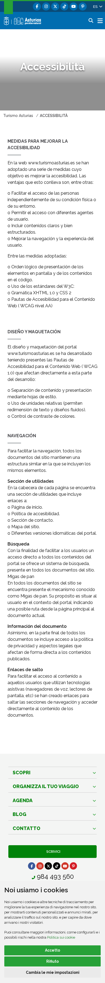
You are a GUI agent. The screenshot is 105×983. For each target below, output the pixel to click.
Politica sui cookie (61, 937)
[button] (97, 6)
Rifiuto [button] (52, 961)
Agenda (23, 800)
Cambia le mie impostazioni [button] (52, 972)
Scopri (21, 772)
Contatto (26, 828)
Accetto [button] (52, 950)
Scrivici (52, 852)
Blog (19, 814)
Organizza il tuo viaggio (46, 786)
